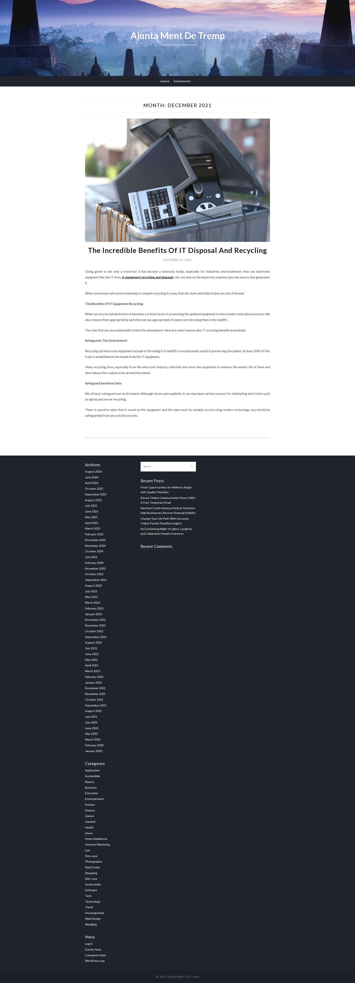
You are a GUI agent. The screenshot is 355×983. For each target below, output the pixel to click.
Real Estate (92, 867)
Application (92, 770)
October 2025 (94, 488)
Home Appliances (96, 838)
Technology (92, 901)
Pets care (91, 856)
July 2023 (91, 591)
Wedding (91, 924)
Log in (89, 943)
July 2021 (91, 716)
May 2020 (91, 733)
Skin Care (91, 878)
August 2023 (93, 585)
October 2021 (94, 699)
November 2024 (95, 545)
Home (89, 833)
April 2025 (91, 523)
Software (91, 890)
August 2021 (93, 711)
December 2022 (95, 619)
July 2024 (91, 557)
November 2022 (95, 625)
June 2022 (91, 654)
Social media (93, 884)
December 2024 (95, 540)
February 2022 (94, 676)
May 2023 (91, 597)
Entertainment (182, 81)
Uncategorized (94, 913)
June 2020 (91, 728)
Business (91, 787)
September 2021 (96, 705)
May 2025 (91, 517)
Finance (90, 810)
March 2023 (92, 602)
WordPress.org (95, 960)
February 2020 (94, 745)
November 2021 (95, 694)
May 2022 (91, 659)
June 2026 (91, 477)
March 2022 (92, 671)
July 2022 (91, 648)
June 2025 (91, 511)
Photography (93, 861)
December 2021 (95, 688)
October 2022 (94, 631)
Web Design (93, 918)
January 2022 (93, 682)
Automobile (92, 776)
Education (91, 793)
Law (87, 850)
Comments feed (95, 955)
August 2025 (93, 500)
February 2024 (94, 562)
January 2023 (93, 614)
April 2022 (91, 665)
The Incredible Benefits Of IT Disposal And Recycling (177, 250)
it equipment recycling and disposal (147, 277)
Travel (89, 907)
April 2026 (91, 483)
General (164, 81)
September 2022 (96, 637)
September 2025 (96, 494)
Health (89, 827)
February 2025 (94, 534)
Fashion (90, 804)
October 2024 (94, 551)
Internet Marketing (97, 844)
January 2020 (93, 751)
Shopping (91, 873)
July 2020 (91, 722)
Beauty (89, 781)
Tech (88, 896)
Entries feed (93, 949)
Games (89, 816)
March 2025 (92, 528)
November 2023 (95, 568)
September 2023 (96, 579)
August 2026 (93, 471)
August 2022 (93, 642)
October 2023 (94, 574)
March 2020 (92, 739)
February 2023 (94, 608)
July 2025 (91, 505)
